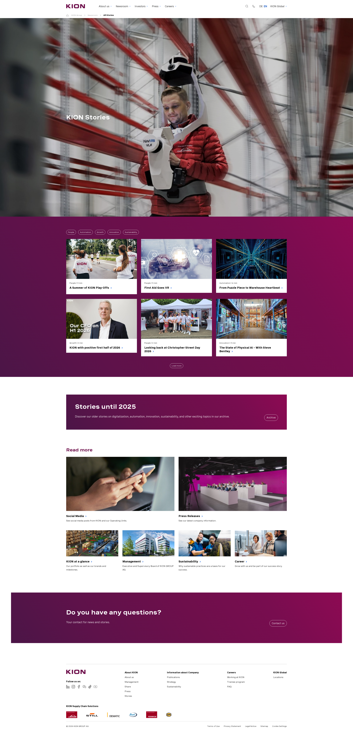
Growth (100, 232)
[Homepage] (74, 6)
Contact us (278, 623)
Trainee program (236, 682)
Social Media (75, 516)
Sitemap (264, 726)
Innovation (114, 232)
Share (128, 686)
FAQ (229, 686)
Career (240, 561)
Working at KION (235, 677)
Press (128, 691)
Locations (278, 677)
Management (131, 561)
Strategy (171, 682)
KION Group (76, 15)
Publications (173, 677)
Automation (85, 232)
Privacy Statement (232, 726)
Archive (271, 417)
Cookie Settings (279, 726)
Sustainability (131, 232)
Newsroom (93, 15)
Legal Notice (250, 726)
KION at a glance (78, 561)
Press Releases (190, 516)
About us (129, 677)
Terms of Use (213, 726)
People (71, 232)
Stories (128, 696)
